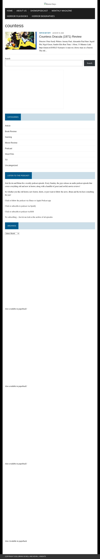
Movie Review (45, 33)
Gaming (8, 137)
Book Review (11, 131)
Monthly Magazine (62, 11)
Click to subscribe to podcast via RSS (19, 211)
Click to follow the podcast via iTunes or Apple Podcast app (28, 200)
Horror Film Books (17, 16)
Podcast (8, 148)
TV (6, 160)
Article (7, 126)
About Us (21, 11)
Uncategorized (11, 165)
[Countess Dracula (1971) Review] (21, 48)
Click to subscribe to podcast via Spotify (20, 206)
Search (7, 58)
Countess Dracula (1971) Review (60, 36)
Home (10, 11)
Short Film (9, 154)
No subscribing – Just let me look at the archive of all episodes (29, 217)
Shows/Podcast (39, 11)
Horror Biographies (43, 16)
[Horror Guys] (50, 4)
